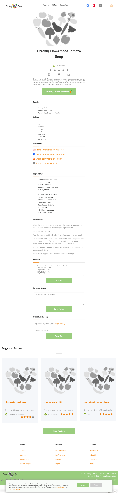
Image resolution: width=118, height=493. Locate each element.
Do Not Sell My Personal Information (102, 476)
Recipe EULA (111, 473)
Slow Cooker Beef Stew (15, 402)
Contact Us (94, 451)
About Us (93, 455)
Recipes (22, 451)
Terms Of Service (99, 473)
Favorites (64, 5)
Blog (92, 463)
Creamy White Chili (53, 402)
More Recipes (59, 431)
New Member (60, 451)
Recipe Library (59, 324)
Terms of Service (14, 489)
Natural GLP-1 (24, 459)
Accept (83, 485)
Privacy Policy (86, 473)
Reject (96, 485)
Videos (55, 5)
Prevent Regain (25, 463)
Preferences (60, 455)
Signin (57, 463)
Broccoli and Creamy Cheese (96, 402)
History (58, 459)
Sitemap (93, 459)
